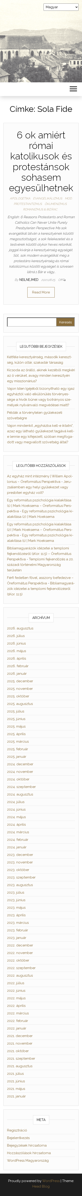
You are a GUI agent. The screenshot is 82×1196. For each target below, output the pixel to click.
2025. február (17, 749)
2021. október (18, 1051)
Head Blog (41, 1186)
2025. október (18, 696)
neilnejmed (29, 280)
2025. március (18, 741)
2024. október (18, 779)
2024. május (16, 817)
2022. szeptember (21, 968)
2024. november (20, 772)
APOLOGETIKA (20, 198)
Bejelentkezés (18, 1138)
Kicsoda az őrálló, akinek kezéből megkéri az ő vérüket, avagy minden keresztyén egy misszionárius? (41, 375)
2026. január (17, 674)
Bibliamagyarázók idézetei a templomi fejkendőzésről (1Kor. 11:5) (41, 588)
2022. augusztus (20, 975)
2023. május (16, 908)
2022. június (16, 991)
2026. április (16, 658)
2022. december (20, 945)
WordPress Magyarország (28, 1160)
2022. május (16, 998)
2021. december (20, 1036)
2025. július (15, 711)
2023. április (16, 915)
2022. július (15, 983)
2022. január (16, 1028)
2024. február (17, 840)
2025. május (16, 726)
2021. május (16, 1089)
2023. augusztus (20, 885)
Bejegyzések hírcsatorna (27, 1145)
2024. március (18, 832)
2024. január (16, 847)
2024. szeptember (21, 787)
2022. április (16, 1006)
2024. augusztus (20, 794)
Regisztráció (17, 1130)
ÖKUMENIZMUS (56, 204)
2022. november (20, 953)
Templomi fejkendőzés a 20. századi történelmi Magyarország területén (40, 564)
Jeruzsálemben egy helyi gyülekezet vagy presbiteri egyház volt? (39, 487)
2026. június (16, 643)
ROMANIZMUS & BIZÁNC (40, 209)
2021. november (19, 1043)
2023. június (16, 900)
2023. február (17, 930)
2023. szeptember (21, 877)
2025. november (20, 689)
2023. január (16, 938)
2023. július (15, 892)
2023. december (20, 855)
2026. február (17, 666)
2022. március (18, 1013)
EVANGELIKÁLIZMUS (47, 198)
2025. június (16, 719)
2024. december (20, 764)
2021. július (15, 1074)
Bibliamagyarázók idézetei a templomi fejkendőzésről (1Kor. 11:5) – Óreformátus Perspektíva (39, 553)
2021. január (16, 1096)
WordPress (51, 1181)
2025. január (16, 757)
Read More (41, 292)
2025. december (20, 681)
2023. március (18, 923)
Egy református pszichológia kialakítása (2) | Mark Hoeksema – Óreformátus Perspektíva (39, 529)
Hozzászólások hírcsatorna (29, 1153)
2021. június (16, 1081)
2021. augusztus (19, 1066)
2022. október (18, 960)
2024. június (16, 809)
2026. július (16, 636)
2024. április (16, 824)
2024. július (15, 802)
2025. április (16, 734)
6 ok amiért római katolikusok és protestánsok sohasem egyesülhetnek (41, 161)
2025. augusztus (20, 704)
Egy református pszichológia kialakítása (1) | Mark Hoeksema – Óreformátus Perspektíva (39, 505)
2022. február (17, 1021)
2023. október (18, 870)
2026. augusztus (20, 628)
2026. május (16, 651)
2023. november (20, 862)
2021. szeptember (21, 1058)
